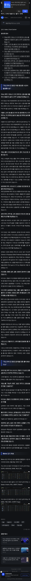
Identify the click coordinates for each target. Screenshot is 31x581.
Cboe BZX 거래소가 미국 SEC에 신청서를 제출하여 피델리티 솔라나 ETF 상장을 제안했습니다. (17, 39)
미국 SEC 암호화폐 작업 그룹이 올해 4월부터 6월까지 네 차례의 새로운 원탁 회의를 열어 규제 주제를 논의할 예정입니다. (17, 72)
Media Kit (14, 571)
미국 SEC (16, 522)
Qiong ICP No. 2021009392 (14, 579)
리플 (3, 522)
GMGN (22, 459)
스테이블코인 (5, 525)
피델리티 (9, 522)
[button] (29, 2)
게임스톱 (19, 525)
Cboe (13, 525)
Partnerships (24, 571)
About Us (5, 571)
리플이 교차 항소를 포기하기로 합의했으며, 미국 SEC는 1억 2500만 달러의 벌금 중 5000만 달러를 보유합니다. (17, 46)
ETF (23, 522)
